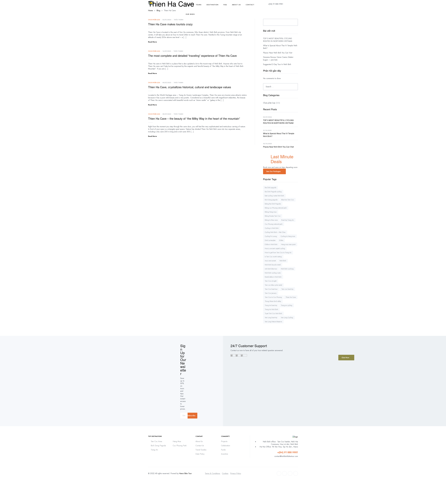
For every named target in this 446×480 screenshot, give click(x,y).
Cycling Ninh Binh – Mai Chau (275, 232)
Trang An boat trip (271, 305)
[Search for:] (280, 86)
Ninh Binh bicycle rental (273, 265)
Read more (152, 42)
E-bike (281, 240)
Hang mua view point (288, 244)
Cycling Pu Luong (271, 236)
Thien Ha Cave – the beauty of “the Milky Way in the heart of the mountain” (194, 118)
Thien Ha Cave (291, 297)
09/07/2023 (166, 83)
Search (294, 22)
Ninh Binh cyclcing (287, 269)
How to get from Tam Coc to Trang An (278, 252)
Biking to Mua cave (271, 220)
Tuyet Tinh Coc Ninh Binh (273, 313)
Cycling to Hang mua (288, 236)
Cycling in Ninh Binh (272, 228)
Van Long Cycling (287, 317)
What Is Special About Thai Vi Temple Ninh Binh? (280, 47)
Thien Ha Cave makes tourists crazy (170, 24)
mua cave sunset (270, 260)
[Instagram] (290, 473)
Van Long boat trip (271, 317)
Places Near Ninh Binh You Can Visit (277, 52)
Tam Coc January (270, 293)
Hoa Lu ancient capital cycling (275, 248)
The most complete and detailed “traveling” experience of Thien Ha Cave (192, 56)
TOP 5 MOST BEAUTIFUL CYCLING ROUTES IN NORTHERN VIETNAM (277, 39)
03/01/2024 (166, 20)
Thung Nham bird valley (273, 301)
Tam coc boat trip (287, 289)
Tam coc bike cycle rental (273, 285)
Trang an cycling (286, 305)
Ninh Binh (283, 260)
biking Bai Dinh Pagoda (273, 204)
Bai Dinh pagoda (270, 187)
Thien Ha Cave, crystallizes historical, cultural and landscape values (189, 87)
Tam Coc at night (270, 281)
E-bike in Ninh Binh (271, 244)
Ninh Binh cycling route (272, 273)
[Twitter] (284, 473)
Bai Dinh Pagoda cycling (273, 191)
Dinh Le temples (270, 240)
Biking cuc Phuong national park (276, 208)
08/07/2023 (166, 114)
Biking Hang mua (270, 212)
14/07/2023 (166, 51)
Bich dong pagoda (271, 200)
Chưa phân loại (154, 20)
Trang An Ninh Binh (271, 309)
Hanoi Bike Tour (185, 473)
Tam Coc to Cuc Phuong (273, 297)
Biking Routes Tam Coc (272, 216)
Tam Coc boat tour (271, 289)
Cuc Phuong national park (273, 224)
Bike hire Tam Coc (287, 200)
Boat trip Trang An (287, 220)
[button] (274, 171)
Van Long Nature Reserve (273, 321)
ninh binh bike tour (271, 269)
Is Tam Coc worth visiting (273, 256)
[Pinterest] (295, 473)
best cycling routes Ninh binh (274, 196)
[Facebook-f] (279, 473)
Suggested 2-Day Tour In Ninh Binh (277, 64)
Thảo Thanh (178, 20)
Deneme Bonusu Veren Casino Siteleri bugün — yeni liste (278, 58)
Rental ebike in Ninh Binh (273, 277)
